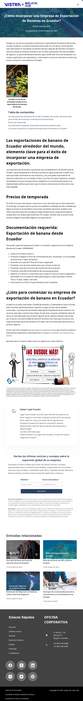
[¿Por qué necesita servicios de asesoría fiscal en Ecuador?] (23, 549)
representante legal (50, 271)
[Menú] (78, 5)
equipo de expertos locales (45, 330)
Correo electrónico (50, 479)
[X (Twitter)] (21, 665)
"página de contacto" (28, 437)
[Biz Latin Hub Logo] (20, 4)
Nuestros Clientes (16, 640)
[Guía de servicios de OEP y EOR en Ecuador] (60, 549)
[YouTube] (21, 676)
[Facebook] (10, 665)
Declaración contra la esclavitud (17, 699)
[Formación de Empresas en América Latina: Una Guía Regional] (23, 581)
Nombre (25, 479)
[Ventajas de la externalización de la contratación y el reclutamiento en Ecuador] (60, 581)
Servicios (12, 627)
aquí (38, 432)
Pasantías (13, 649)
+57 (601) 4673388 (60, 643)
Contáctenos (14, 653)
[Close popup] (82, 0)
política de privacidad (61, 516)
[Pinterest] (32, 676)
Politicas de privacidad (13, 690)
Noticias (12, 636)
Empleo (12, 644)
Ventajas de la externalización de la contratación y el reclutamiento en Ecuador (58, 594)
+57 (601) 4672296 (60, 646)
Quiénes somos (15, 631)
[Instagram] (10, 676)
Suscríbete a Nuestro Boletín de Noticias (20, 694)
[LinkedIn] (32, 665)
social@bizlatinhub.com (36, 512)
